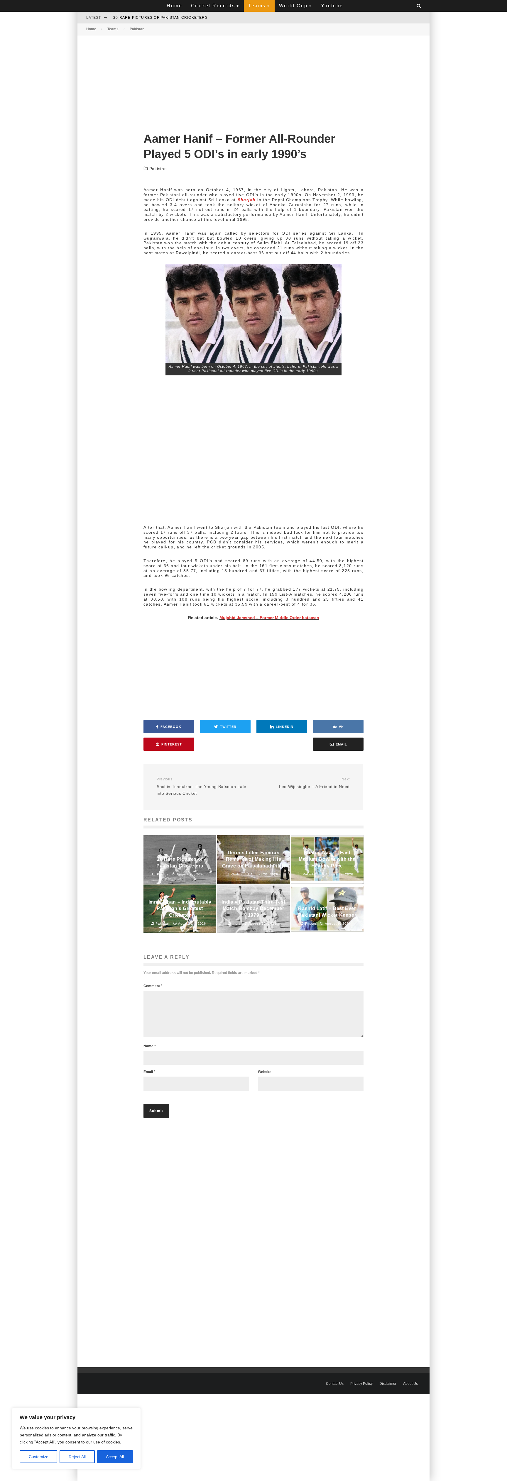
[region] (76, 1438)
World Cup (293, 5)
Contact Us (335, 1383)
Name (149, 1046)
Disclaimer (387, 1383)
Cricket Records (213, 5)
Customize (38, 1456)
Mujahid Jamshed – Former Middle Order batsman (269, 617)
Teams (257, 5)
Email (149, 1072)
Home (174, 5)
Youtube (332, 5)
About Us (410, 1383)
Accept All (115, 1456)
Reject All (77, 1456)
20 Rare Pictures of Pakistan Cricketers (160, 18)
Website (264, 1072)
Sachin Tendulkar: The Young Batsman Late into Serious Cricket (201, 786)
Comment (152, 986)
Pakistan (158, 168)
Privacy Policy (361, 1383)
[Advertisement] (253, 79)
